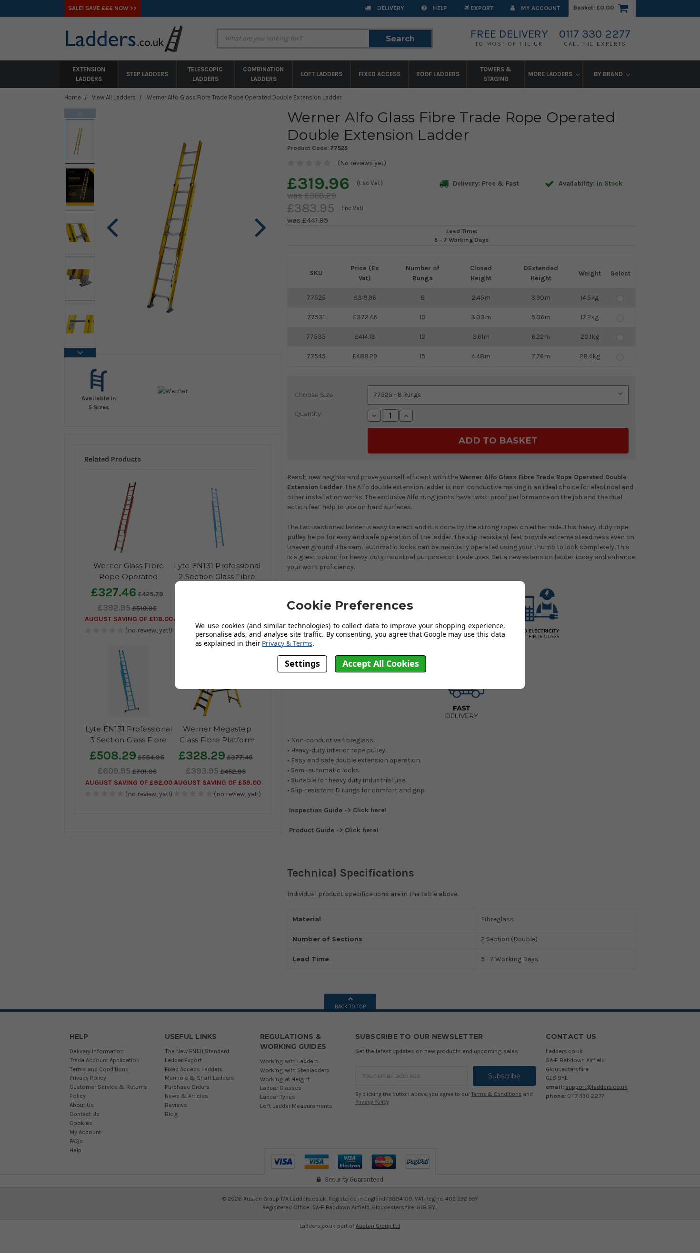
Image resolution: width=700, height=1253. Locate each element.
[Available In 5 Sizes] (99, 390)
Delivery (390, 7)
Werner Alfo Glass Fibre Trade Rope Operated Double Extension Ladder (244, 97)
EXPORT (481, 7)
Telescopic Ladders (205, 74)
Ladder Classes (280, 1087)
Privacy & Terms (287, 643)
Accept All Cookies (380, 663)
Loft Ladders (321, 74)
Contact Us (85, 1113)
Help (439, 7)
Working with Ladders (289, 1061)
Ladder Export (183, 1060)
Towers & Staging (495, 74)
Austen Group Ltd (378, 1226)
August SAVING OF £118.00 (129, 619)
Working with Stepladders (295, 1070)
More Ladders (551, 74)
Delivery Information (97, 1051)
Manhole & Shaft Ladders (199, 1077)
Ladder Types (277, 1096)
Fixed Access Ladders (194, 1069)
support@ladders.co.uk (596, 1086)
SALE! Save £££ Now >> (102, 7)
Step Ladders (147, 74)
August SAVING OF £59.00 (217, 783)
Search (400, 38)
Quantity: (308, 413)
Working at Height (285, 1079)
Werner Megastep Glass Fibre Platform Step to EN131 (217, 739)
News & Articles (186, 1095)
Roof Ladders (438, 74)
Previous (80, 113)
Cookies (81, 1122)
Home (72, 97)
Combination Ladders (263, 74)
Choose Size (313, 394)
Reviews (176, 1104)
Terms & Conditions (496, 1094)
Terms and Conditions (99, 1069)
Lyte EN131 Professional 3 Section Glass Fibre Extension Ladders (128, 739)
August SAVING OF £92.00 (128, 783)
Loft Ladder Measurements (296, 1105)
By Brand (609, 74)
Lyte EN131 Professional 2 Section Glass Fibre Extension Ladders (217, 576)
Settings (302, 663)
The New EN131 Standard (197, 1051)
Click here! (369, 810)
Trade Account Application (105, 1060)
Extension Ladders (88, 74)
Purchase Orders (187, 1086)
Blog (171, 1113)
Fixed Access (379, 74)
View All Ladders (114, 97)
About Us (82, 1104)
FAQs (76, 1140)
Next (80, 352)
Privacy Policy (88, 1077)
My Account (540, 7)
